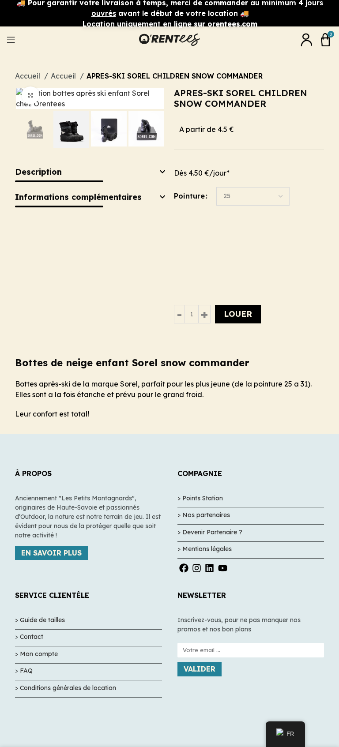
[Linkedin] (209, 568)
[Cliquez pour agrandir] (30, 95)
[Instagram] (196, 568)
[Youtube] (222, 568)
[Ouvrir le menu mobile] (11, 40)
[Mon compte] (306, 40)
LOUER (238, 314)
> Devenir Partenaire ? (209, 532)
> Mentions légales (204, 549)
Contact (31, 637)
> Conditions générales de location (65, 688)
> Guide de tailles (40, 620)
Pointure (189, 195)
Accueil (64, 75)
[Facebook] (183, 568)
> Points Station (200, 498)
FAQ (26, 671)
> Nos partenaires (203, 515)
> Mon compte (36, 654)
